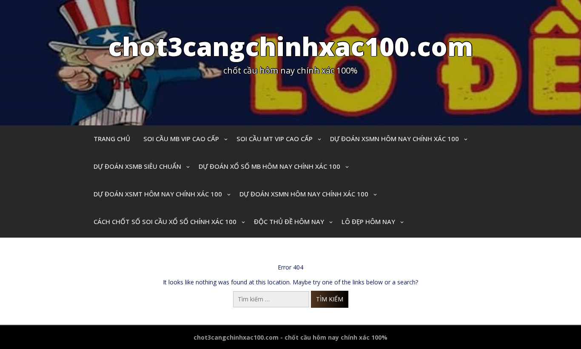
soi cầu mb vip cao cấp (181, 138)
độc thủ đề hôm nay (289, 221)
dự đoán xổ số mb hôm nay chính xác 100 (269, 166)
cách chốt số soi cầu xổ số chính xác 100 (165, 221)
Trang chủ (112, 138)
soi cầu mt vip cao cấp (274, 138)
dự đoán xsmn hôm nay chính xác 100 (394, 138)
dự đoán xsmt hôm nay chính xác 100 (158, 194)
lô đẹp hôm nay (368, 221)
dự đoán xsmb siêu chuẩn (137, 166)
